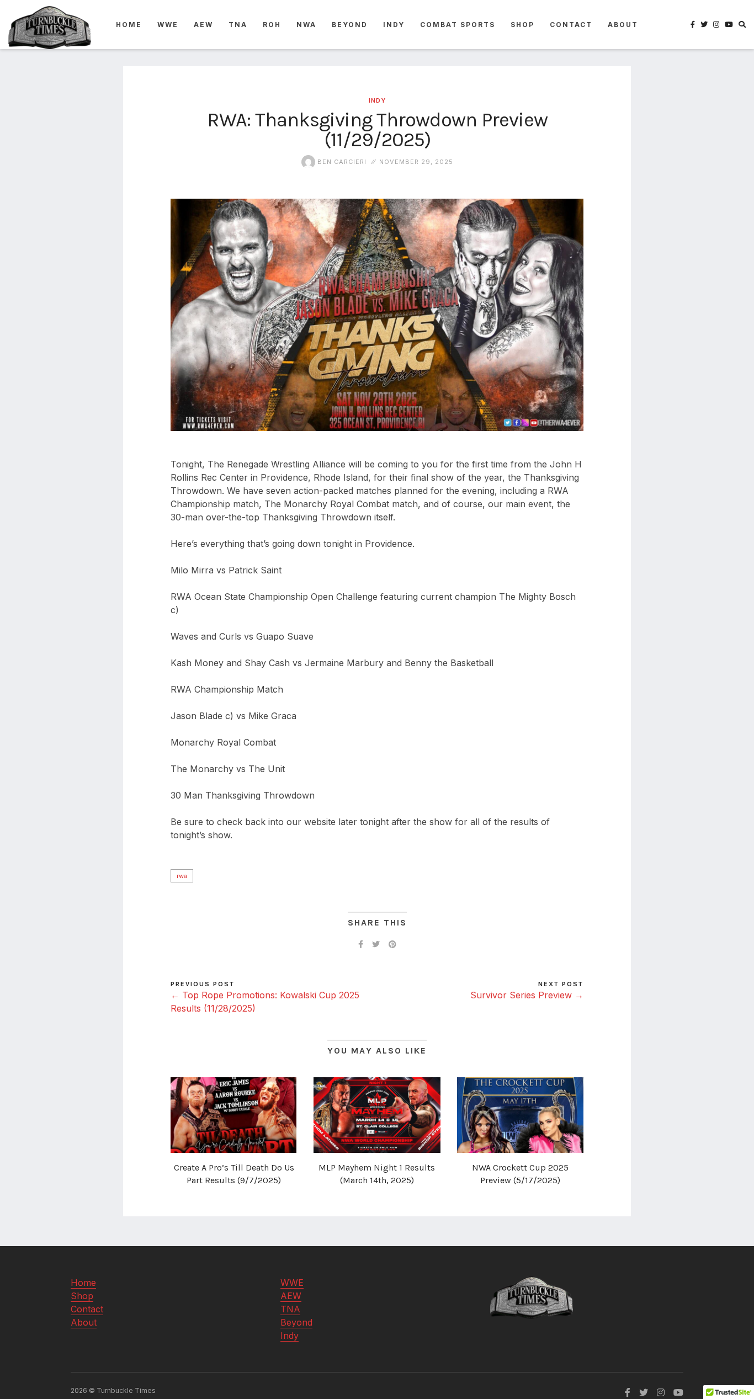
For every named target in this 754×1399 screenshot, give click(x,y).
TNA (238, 24)
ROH (272, 24)
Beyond (350, 24)
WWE (167, 24)
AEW (203, 24)
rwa (182, 876)
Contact (571, 24)
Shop (522, 24)
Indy (394, 24)
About (623, 24)
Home (129, 24)
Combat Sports (457, 24)
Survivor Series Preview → (526, 995)
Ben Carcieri (341, 162)
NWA (306, 24)
